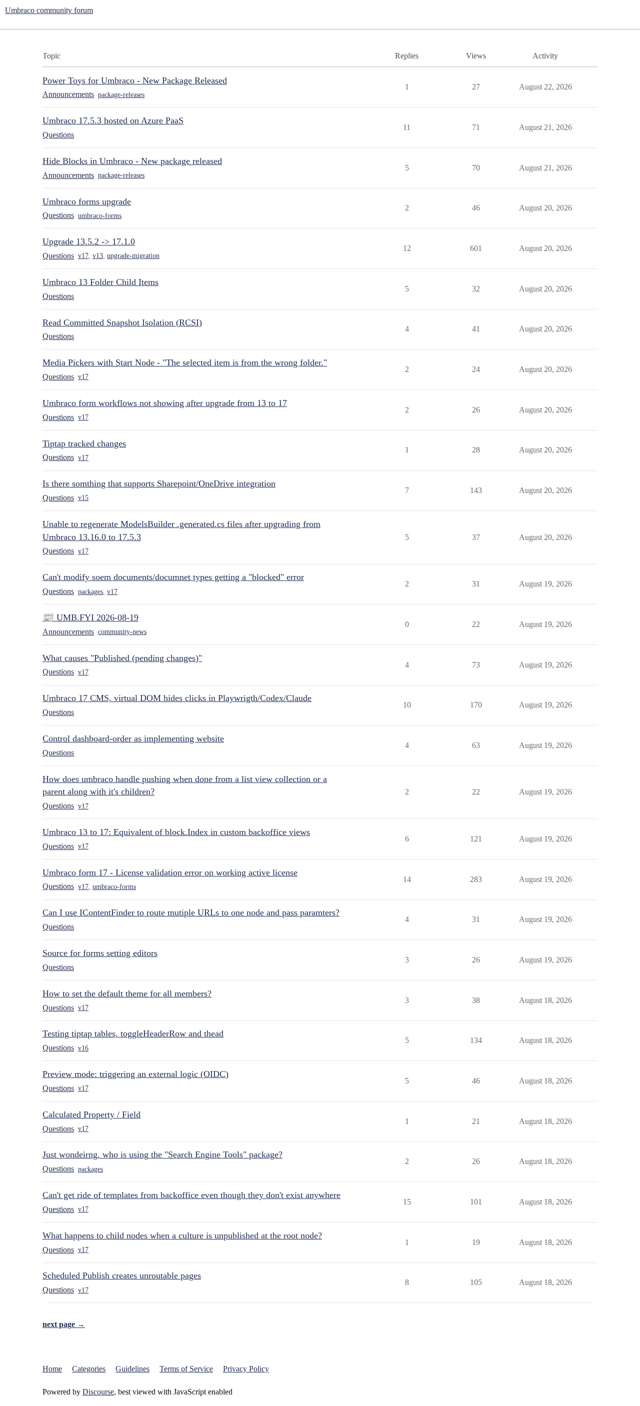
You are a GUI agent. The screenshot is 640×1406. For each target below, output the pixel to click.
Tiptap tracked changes (84, 443)
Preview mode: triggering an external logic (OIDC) (135, 1074)
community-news (122, 632)
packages (90, 592)
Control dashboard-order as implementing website (133, 739)
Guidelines (133, 1368)
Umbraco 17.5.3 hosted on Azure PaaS (113, 121)
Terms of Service (186, 1368)
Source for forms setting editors (100, 953)
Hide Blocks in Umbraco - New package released (132, 161)
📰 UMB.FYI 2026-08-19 (90, 617)
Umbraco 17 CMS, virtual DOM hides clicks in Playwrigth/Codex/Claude (177, 698)
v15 (83, 498)
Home (52, 1368)
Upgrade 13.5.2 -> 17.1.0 (88, 241)
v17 (83, 256)
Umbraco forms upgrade (86, 201)
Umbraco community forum (49, 10)
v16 (83, 1048)
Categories (89, 1368)
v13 (97, 256)
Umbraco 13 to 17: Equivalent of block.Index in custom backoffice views (176, 832)
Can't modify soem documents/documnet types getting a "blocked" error (173, 577)
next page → (63, 1324)
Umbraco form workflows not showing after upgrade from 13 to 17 (164, 403)
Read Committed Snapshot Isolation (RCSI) (122, 323)
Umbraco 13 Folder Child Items (100, 282)
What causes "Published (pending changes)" (122, 658)
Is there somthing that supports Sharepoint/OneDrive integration (159, 483)
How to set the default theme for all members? (127, 993)
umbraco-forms (100, 216)
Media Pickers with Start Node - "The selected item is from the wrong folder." (184, 363)
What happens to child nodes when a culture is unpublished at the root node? (182, 1235)
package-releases (121, 94)
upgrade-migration (133, 256)
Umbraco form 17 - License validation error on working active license (170, 873)
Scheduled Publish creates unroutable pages (121, 1275)
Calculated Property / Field (91, 1115)
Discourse (98, 1392)
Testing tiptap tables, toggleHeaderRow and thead (133, 1033)
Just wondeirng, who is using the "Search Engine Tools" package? (162, 1155)
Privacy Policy (246, 1368)
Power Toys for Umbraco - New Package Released (134, 81)
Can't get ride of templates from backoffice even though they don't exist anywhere (191, 1195)
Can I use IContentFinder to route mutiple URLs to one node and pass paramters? (191, 913)
